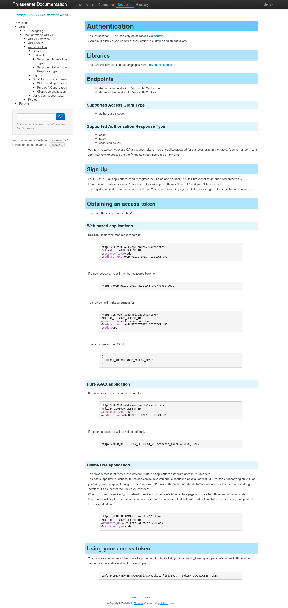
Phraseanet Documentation (39, 4)
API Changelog (33, 31)
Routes (32, 99)
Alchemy (138, 603)
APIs (34, 15)
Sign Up (38, 75)
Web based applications (52, 83)
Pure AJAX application (52, 87)
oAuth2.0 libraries (160, 64)
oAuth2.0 (159, 35)
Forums (24, 103)
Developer (21, 15)
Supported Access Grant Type (53, 61)
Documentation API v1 (54, 15)
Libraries (38, 51)
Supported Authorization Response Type (52, 69)
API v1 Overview (39, 39)
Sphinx (164, 603)
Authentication (37, 47)
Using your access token (49, 95)
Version (56, 144)
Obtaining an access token (50, 79)
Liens (267, 4)
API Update (35, 43)
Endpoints (39, 55)
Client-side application (51, 91)
